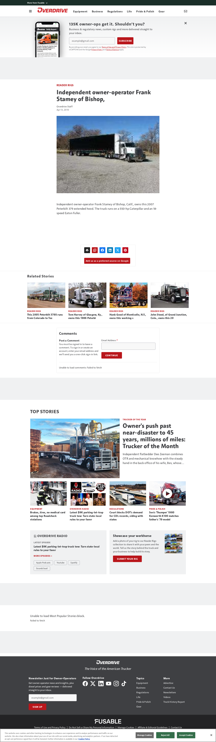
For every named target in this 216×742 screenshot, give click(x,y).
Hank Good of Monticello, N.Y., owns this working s (127, 316)
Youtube (61, 562)
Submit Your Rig (127, 558)
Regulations (116, 509)
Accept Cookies (186, 735)
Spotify (74, 562)
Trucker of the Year (134, 419)
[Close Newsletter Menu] (185, 23)
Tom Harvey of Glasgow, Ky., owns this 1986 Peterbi (85, 316)
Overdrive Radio (79, 509)
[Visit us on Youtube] (108, 683)
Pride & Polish (157, 509)
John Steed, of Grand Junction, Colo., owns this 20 (169, 316)
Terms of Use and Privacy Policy (114, 47)
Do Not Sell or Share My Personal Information (91, 727)
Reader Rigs (65, 85)
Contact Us (176, 727)
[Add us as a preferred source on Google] (95, 250)
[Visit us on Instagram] (116, 683)
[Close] (211, 735)
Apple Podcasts (43, 562)
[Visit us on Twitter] (93, 683)
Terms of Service (112, 49)
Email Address (109, 340)
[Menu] (30, 11)
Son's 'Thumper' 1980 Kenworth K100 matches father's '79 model (164, 516)
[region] (108, 735)
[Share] (102, 250)
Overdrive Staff (65, 106)
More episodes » (43, 556)
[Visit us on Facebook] (85, 683)
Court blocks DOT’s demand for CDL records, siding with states (126, 516)
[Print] (87, 250)
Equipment (36, 509)
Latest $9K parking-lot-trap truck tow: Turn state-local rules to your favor (86, 516)
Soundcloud (42, 568)
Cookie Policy (84, 739)
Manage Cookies (126, 727)
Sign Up (37, 706)
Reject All (165, 735)
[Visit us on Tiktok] (124, 683)
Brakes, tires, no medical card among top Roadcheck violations (47, 516)
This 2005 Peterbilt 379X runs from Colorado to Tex (45, 316)
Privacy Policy (97, 49)
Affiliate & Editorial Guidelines (153, 727)
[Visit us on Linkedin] (101, 683)
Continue (111, 355)
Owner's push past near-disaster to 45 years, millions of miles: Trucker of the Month (154, 435)
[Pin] (125, 250)
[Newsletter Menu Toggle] (185, 11)
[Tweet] (118, 250)
